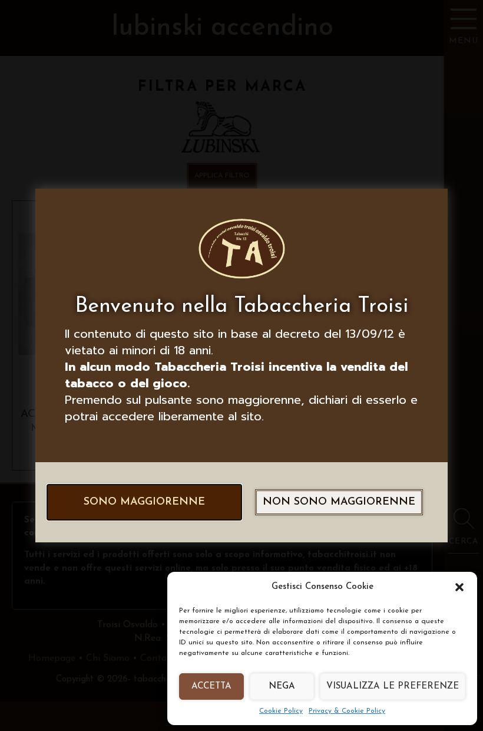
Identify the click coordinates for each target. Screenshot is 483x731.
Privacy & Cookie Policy (347, 710)
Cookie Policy (281, 710)
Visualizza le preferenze (392, 686)
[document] (241, 365)
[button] (459, 587)
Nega (282, 686)
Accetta (211, 686)
